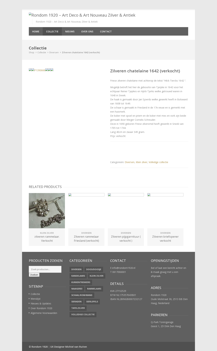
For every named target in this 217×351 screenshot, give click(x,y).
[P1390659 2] (46, 69)
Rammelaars (94, 288)
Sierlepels (92, 301)
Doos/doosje (93, 269)
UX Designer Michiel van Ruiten (68, 346)
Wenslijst (36, 298)
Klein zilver (141, 162)
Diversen (54, 52)
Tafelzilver (78, 308)
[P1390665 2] (49, 69)
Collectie (52, 31)
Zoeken (34, 274)
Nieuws (69, 31)
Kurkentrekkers (80, 282)
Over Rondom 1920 (41, 308)
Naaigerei (76, 288)
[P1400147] (52, 69)
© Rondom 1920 (38, 346)
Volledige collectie (158, 162)
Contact (106, 31)
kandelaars (78, 275)
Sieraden (76, 301)
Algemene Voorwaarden (44, 313)
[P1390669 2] (30, 69)
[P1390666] (38, 70)
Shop (31, 52)
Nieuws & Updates (41, 303)
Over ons (87, 31)
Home (35, 31)
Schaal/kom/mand (81, 295)
